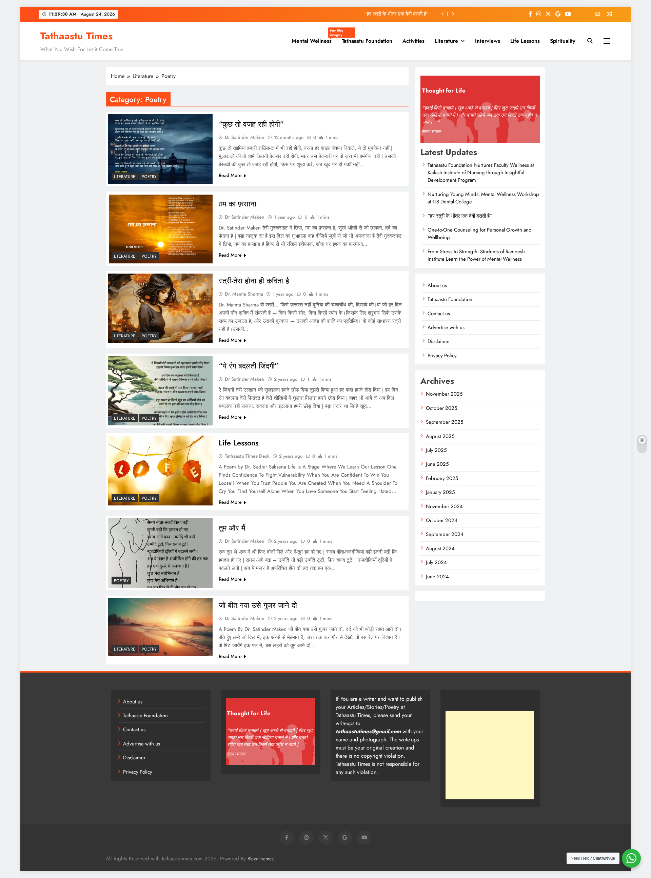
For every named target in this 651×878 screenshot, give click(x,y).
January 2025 (440, 492)
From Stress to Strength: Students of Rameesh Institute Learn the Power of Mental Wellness (476, 255)
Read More (230, 175)
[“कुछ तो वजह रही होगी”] (160, 149)
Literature (446, 41)
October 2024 (441, 520)
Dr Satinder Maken (244, 137)
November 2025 (444, 394)
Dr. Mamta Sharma (244, 294)
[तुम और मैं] (160, 552)
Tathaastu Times (76, 36)
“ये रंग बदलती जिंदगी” (248, 365)
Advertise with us (446, 327)
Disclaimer (439, 341)
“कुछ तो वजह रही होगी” (251, 124)
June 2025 (437, 464)
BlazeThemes (261, 858)
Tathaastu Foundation (367, 41)
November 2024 (444, 506)
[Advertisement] (490, 755)
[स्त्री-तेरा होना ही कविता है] (160, 308)
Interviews (487, 41)
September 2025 (444, 422)
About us (437, 285)
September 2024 (444, 534)
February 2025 (442, 478)
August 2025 (440, 436)
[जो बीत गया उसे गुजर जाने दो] (160, 627)
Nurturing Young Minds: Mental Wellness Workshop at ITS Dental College (483, 198)
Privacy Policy (442, 355)
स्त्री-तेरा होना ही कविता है (254, 280)
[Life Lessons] (160, 470)
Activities (413, 41)
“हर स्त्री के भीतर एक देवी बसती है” (396, 14)
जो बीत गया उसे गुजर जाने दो (258, 605)
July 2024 (436, 562)
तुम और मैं (232, 527)
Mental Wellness (314, 38)
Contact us (439, 313)
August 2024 (440, 548)
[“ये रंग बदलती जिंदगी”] (160, 390)
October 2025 (441, 408)
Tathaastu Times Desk (247, 456)
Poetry (149, 177)
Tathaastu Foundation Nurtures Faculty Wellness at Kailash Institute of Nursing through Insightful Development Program (481, 172)
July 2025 (436, 450)
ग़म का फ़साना (237, 203)
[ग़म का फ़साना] (160, 228)
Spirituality (562, 41)
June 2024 (437, 576)
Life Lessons (525, 41)
